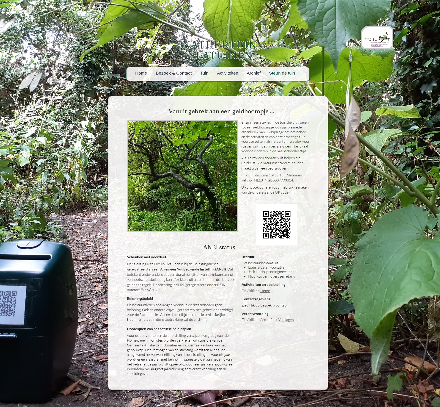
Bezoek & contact (274, 305)
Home (265, 290)
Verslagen (286, 319)
